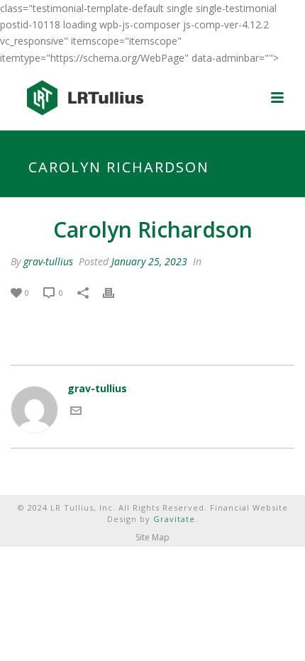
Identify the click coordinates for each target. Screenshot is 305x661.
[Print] (115, 292)
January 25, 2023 (149, 261)
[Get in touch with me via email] (76, 412)
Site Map (152, 537)
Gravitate (174, 518)
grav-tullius (48, 261)
